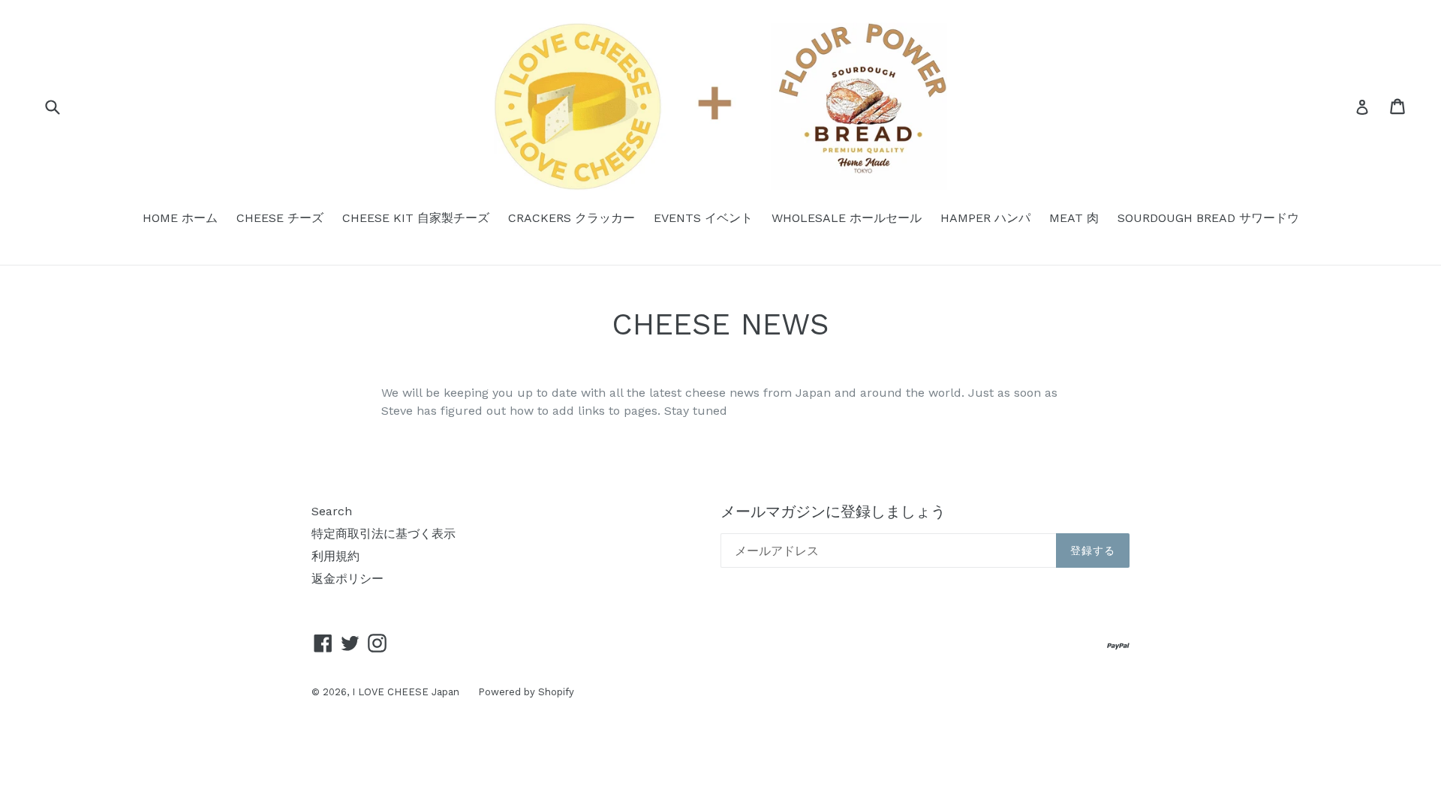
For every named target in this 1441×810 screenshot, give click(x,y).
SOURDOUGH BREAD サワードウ (1208, 218)
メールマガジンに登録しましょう (833, 511)
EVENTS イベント (703, 218)
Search (331, 511)
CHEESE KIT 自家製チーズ (415, 218)
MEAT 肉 (1074, 218)
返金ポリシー (347, 579)
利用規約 (335, 556)
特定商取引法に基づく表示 (383, 533)
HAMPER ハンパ (985, 218)
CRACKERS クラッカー (571, 218)
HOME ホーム (180, 218)
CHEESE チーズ (279, 218)
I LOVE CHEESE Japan (405, 692)
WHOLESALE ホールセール (847, 218)
